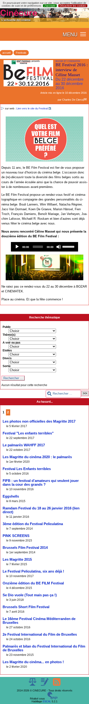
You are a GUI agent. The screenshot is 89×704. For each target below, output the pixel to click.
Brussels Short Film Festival (26, 607)
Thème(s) (9, 334)
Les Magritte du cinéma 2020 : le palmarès (37, 457)
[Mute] (58, 246)
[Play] (17, 246)
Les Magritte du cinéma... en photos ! (33, 662)
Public (7, 327)
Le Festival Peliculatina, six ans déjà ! (33, 571)
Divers (7, 358)
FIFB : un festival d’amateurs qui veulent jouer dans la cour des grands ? (41, 482)
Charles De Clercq (73, 99)
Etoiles (7, 350)
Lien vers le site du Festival (32, 108)
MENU (70, 34)
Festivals (21, 52)
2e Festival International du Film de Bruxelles (40, 634)
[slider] (69, 246)
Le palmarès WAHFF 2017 (24, 445)
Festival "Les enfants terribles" (28, 433)
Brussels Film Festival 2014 (25, 548)
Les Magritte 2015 (17, 559)
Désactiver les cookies (73, 5)
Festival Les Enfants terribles (27, 469)
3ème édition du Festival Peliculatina (33, 524)
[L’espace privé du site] (45, 684)
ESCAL (47, 701)
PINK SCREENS (16, 536)
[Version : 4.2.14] (52, 698)
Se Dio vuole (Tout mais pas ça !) (30, 595)
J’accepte (49, 5)
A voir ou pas (11, 342)
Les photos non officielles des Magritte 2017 (39, 421)
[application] (44, 247)
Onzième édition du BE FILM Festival (33, 583)
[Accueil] (44, 20)
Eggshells (11, 496)
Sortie (7, 366)
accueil (6, 52)
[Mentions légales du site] (33, 684)
